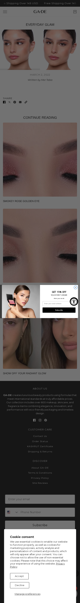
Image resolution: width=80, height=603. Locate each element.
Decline (19, 585)
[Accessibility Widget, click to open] (74, 301)
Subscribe (59, 310)
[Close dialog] (75, 287)
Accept (19, 576)
